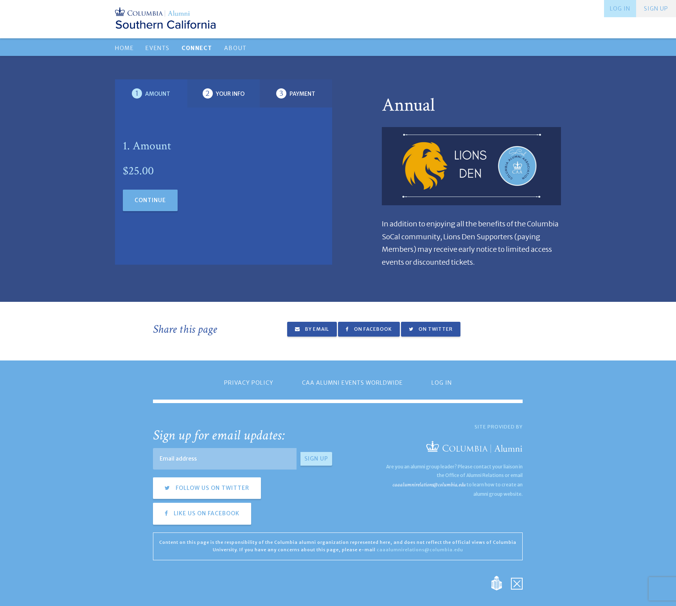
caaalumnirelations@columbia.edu (429, 484)
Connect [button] (197, 48)
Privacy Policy (248, 382)
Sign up (656, 8)
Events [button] (158, 48)
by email (316, 329)
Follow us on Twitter (211, 487)
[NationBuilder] (500, 582)
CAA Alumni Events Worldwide (352, 382)
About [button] (235, 48)
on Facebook (372, 329)
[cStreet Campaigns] (517, 582)
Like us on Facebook (205, 513)
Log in (620, 8)
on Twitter (435, 329)
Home (124, 48)
